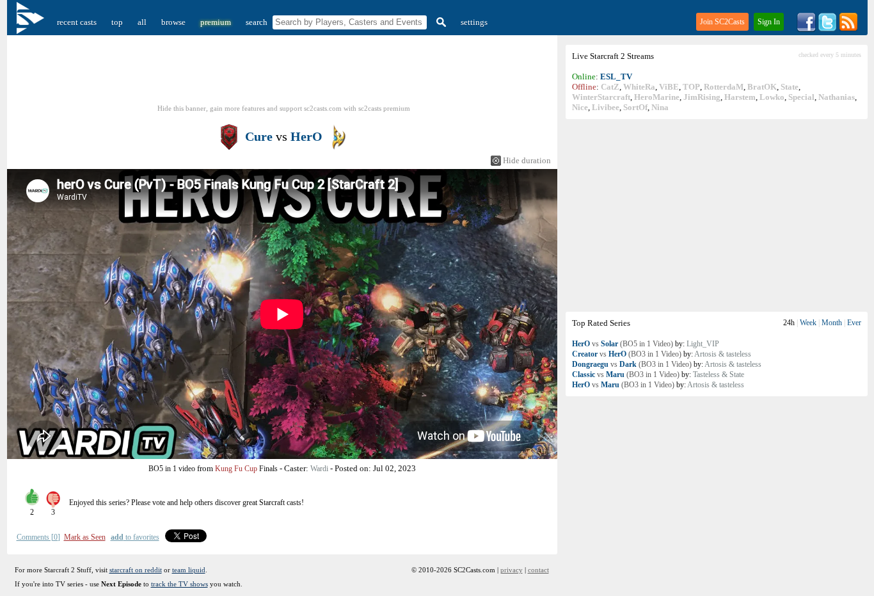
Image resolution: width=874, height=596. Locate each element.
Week (808, 322)
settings (474, 22)
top (117, 22)
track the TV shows (179, 584)
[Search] (439, 22)
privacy (511, 570)
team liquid (188, 570)
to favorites (135, 537)
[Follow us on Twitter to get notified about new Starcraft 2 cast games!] (827, 29)
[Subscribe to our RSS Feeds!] (848, 29)
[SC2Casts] (32, 22)
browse (173, 22)
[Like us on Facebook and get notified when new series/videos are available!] (806, 29)
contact (538, 570)
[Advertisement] (717, 215)
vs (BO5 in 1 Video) (622, 343)
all (142, 22)
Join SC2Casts (722, 21)
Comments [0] (38, 537)
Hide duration (527, 160)
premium (215, 22)
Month (832, 322)
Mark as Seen (85, 537)
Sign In (769, 21)
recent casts (77, 22)
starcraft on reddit (135, 570)
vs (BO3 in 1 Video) (626, 354)
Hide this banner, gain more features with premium (283, 108)
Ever (854, 322)
